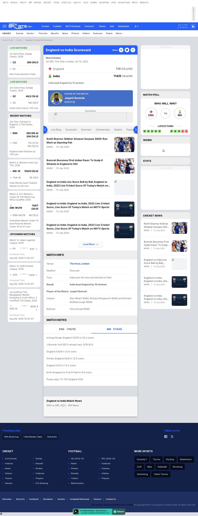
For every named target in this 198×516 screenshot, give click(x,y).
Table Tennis (161, 474)
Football (57, 26)
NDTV (5, 2)
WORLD (14, 2)
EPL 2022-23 (108, 458)
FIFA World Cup (11, 437)
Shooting (177, 466)
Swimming (142, 474)
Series (30, 33)
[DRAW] (165, 113)
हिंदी (30, 2)
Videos (86, 33)
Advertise (6, 499)
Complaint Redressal (79, 499)
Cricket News (152, 215)
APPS (113, 2)
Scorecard (71, 129)
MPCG (135, 2)
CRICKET (47, 2)
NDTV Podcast (73, 26)
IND (114, 329)
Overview (86, 129)
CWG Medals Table (33, 437)
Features (98, 33)
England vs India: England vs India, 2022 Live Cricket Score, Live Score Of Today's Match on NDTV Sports (78, 205)
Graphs (118, 129)
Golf (112, 26)
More (119, 33)
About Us (20, 499)
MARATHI (144, 2)
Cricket (45, 26)
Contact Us (111, 499)
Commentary (103, 129)
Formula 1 (89, 26)
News (65, 33)
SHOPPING (104, 2)
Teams (109, 33)
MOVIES (37, 2)
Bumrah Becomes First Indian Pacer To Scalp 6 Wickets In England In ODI (75, 162)
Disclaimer (48, 499)
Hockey (170, 459)
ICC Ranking (42, 483)
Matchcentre (77, 483)
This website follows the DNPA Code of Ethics (112, 505)
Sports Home (7, 40)
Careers (97, 499)
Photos (75, 33)
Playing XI (131, 129)
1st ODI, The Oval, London (60, 61)
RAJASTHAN (124, 2)
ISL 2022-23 (77, 458)
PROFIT (23, 2)
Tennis (102, 26)
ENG (67, 329)
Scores (19, 33)
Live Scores (11, 458)
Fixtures (43, 33)
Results (55, 33)
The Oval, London (79, 263)
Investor (61, 499)
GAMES (93, 2)
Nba (149, 466)
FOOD (56, 2)
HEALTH (77, 2)
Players (39, 478)
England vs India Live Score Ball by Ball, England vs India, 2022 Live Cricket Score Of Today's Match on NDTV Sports (77, 183)
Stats (147, 160)
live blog (56, 129)
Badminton (123, 26)
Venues (8, 483)
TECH (85, 2)
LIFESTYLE (66, 2)
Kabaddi (162, 466)
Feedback (34, 499)
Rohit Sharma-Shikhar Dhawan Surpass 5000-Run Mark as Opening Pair (77, 140)
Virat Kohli (52, 437)
